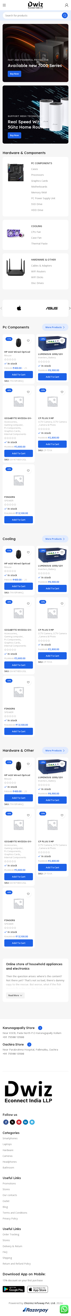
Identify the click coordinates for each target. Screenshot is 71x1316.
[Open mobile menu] (4, 5)
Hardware (8, 1150)
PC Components (41, 163)
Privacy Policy (10, 1218)
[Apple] (19, 308)
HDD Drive (37, 210)
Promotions (9, 1183)
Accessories (10, 421)
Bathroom (8, 1167)
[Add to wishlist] (28, 341)
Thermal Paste (39, 243)
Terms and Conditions (15, 1212)
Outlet (6, 1201)
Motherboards (39, 186)
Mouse (8, 355)
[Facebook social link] (5, 1122)
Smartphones (10, 1138)
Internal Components (15, 434)
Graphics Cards (39, 180)
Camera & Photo (47, 424)
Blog (5, 1206)
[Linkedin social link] (25, 1122)
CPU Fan (36, 232)
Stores (6, 1189)
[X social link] (12, 1122)
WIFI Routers (38, 271)
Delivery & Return (12, 1246)
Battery (52, 357)
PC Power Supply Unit (43, 198)
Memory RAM (39, 192)
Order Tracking (11, 1234)
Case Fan (36, 237)
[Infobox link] (22, 1028)
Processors (37, 174)
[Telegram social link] (32, 1122)
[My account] (66, 5)
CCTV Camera (45, 421)
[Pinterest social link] (19, 1122)
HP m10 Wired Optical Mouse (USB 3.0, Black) (17, 353)
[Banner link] (35, 53)
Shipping (7, 1257)
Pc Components (12, 428)
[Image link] (28, 1091)
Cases (34, 169)
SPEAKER (8, 500)
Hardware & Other (43, 259)
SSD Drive (36, 204)
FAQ (5, 1252)
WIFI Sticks (37, 277)
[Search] (65, 15)
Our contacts (10, 1195)
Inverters (42, 357)
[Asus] (52, 308)
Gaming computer (13, 424)
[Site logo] (35, 4)
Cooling (36, 226)
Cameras (8, 1156)
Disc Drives (37, 283)
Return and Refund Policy (17, 1263)
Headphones (10, 1161)
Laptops (7, 1144)
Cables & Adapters (41, 265)
